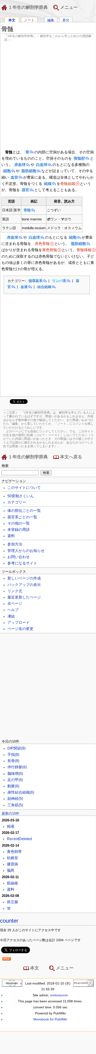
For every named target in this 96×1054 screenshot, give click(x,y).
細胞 (7, 171)
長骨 (13, 761)
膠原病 (12, 864)
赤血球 (20, 165)
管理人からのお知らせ (26, 551)
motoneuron (59, 995)
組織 (47, 184)
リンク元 (14, 591)
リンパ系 (59, 281)
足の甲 (15, 780)
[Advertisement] (48, 95)
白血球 (41, 165)
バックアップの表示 (24, 585)
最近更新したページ (24, 597)
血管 (14, 177)
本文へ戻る (70, 456)
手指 (13, 754)
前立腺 (12, 902)
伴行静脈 (17, 767)
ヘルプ (13, 610)
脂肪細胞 (28, 171)
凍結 (11, 616)
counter (9, 921)
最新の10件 (10, 813)
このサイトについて (24, 488)
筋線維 (12, 883)
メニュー (68, 7)
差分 (65, 20)
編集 (50, 20)
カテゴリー (16, 502)
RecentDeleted (19, 839)
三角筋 (15, 805)
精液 (10, 826)
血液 (24, 287)
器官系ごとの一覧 (22, 517)
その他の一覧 (18, 523)
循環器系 (35, 281)
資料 (11, 536)
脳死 (10, 870)
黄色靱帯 (14, 852)
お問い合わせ (18, 557)
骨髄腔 (79, 158)
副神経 (15, 799)
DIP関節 (16, 748)
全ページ (14, 603)
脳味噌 (15, 773)
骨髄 (27, 210)
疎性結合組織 (20, 792)
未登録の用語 (18, 530)
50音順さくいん (20, 496)
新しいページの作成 (24, 578)
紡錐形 (12, 858)
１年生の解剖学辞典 (27, 7)
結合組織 (44, 287)
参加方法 (14, 544)
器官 (25, 190)
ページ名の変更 (20, 629)
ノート (29, 20)
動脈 (13, 786)
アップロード (18, 622)
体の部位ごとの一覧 (24, 511)
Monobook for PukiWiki (50, 1019)
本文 (11, 20)
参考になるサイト (22, 563)
